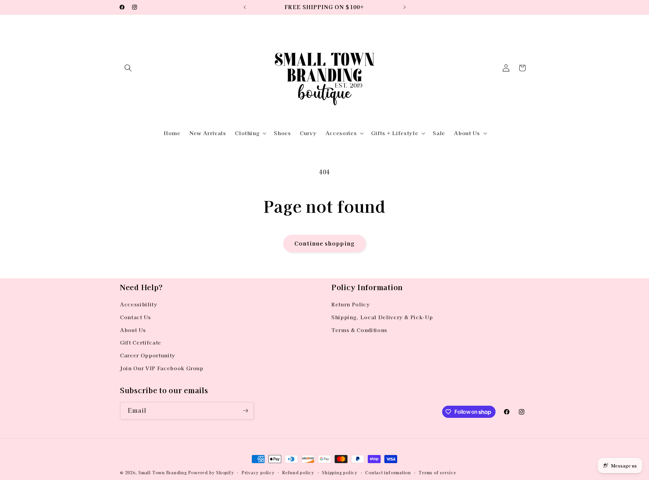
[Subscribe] (245, 411)
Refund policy (298, 472)
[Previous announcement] (244, 7)
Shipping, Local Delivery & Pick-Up (382, 317)
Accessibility (139, 304)
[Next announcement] (404, 7)
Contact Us (135, 317)
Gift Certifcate (140, 342)
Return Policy (350, 304)
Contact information (388, 472)
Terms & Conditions (359, 329)
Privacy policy (258, 472)
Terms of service (437, 472)
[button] (128, 68)
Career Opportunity (147, 355)
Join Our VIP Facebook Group (161, 368)
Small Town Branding (162, 472)
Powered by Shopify (211, 472)
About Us (133, 329)
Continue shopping (324, 243)
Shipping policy (340, 472)
